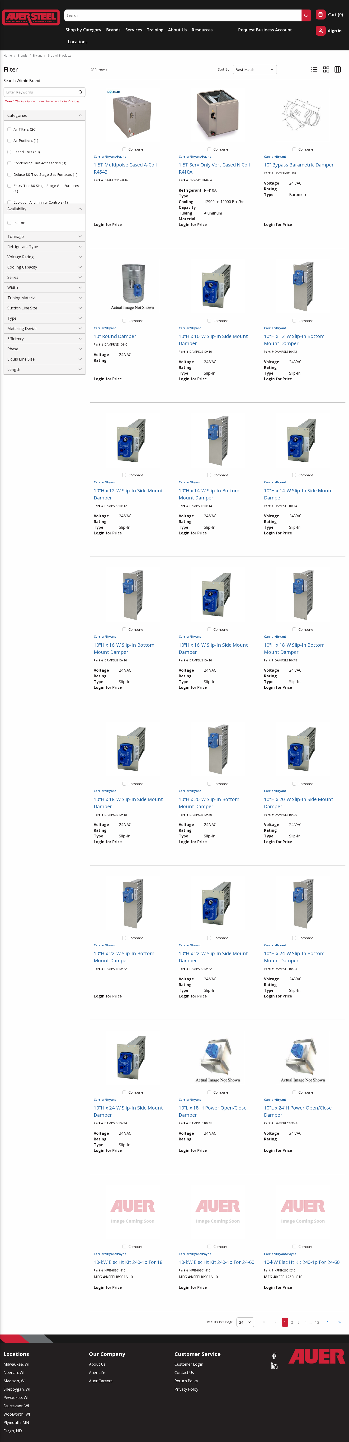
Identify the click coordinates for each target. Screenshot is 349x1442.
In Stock (20, 222)
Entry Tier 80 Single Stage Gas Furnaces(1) (46, 188)
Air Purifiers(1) (26, 140)
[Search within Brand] (80, 92)
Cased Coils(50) (27, 151)
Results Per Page (220, 1322)
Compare (135, 149)
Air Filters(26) (25, 129)
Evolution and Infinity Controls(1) (41, 202)
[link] (263, 1322)
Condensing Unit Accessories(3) (40, 163)
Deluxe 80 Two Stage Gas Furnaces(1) (45, 174)
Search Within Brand (22, 80)
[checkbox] (9, 129)
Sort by (223, 69)
